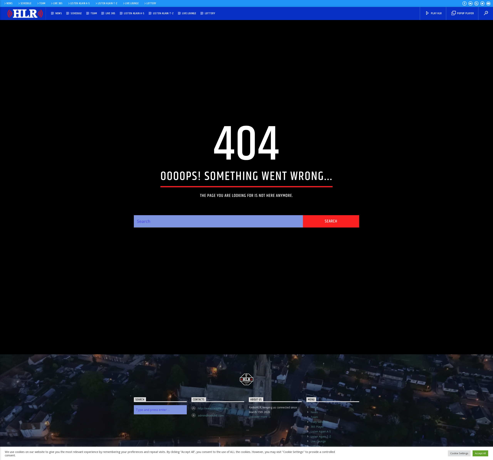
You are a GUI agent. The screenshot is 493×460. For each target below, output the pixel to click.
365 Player (317, 442)
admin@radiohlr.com (211, 430)
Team (42, 3)
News (10, 3)
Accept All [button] (480, 453)
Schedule (26, 3)
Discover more (258, 432)
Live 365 (58, 3)
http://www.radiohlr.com (213, 423)
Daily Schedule (320, 437)
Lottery (151, 3)
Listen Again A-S (80, 3)
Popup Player (465, 13)
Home (314, 422)
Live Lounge (132, 3)
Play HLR (436, 13)
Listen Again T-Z (107, 3)
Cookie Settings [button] (459, 453)
